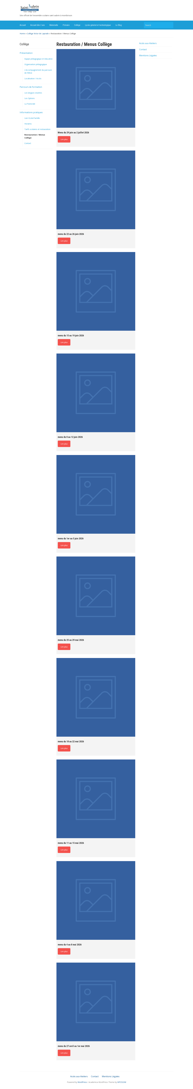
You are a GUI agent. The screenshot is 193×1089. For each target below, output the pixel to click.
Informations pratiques (31, 112)
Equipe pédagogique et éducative (38, 59)
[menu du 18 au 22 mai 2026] (95, 697)
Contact (27, 143)
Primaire (66, 25)
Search (170, 25)
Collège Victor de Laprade (38, 33)
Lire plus (64, 139)
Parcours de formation (31, 86)
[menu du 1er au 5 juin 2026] (95, 494)
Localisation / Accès (32, 78)
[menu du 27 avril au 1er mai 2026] (95, 1002)
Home (22, 33)
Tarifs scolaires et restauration (37, 129)
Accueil (23, 25)
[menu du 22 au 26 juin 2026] (95, 190)
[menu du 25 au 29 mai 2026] (95, 595)
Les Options (29, 98)
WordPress (82, 1082)
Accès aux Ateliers (148, 43)
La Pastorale (29, 104)
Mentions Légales (148, 55)
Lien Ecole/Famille (32, 118)
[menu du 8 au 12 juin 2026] (95, 393)
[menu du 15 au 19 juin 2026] (95, 291)
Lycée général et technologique (98, 25)
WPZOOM (121, 1082)
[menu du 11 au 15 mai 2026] (95, 798)
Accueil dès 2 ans (37, 25)
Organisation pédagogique (35, 64)
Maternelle (53, 25)
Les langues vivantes (33, 93)
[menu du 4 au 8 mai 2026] (95, 900)
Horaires (28, 123)
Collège (77, 25)
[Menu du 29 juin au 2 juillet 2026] (95, 88)
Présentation (26, 53)
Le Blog (118, 25)
